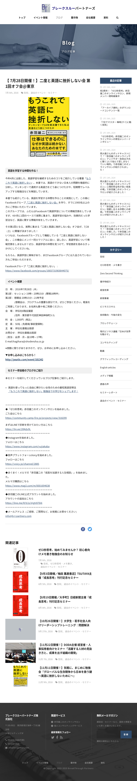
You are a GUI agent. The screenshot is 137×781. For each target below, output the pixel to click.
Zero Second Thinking (111, 273)
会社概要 (90, 17)
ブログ (59, 17)
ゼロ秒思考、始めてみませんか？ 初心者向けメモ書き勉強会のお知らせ (64, 552)
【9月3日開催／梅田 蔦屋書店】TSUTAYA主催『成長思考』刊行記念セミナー (65, 575)
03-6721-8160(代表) (16, 740)
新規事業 (104, 298)
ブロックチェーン (108, 323)
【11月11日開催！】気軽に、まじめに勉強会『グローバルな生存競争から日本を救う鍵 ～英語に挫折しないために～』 (65, 672)
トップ (22, 17)
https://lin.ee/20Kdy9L (18, 429)
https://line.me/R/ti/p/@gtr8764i (23, 503)
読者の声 (104, 384)
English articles (108, 368)
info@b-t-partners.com (18, 516)
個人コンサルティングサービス (68, 726)
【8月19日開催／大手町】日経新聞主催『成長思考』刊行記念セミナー (65, 599)
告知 (26, 93)
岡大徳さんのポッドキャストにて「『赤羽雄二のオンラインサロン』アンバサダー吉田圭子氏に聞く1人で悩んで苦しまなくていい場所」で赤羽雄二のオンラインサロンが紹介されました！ (115, 161)
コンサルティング (108, 343)
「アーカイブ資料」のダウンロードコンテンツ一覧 (115, 109)
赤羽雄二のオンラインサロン (67, 722)
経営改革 (104, 290)
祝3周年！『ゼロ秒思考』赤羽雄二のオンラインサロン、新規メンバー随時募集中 (115, 94)
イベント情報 (41, 17)
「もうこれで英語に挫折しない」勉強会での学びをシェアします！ (43, 391)
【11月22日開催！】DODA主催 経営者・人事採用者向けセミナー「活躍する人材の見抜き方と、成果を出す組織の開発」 (65, 649)
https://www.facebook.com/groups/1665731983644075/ (37, 270)
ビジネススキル (107, 307)
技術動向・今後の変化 (111, 315)
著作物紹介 (105, 282)
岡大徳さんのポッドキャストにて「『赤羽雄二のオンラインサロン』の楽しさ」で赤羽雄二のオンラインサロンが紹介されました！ (115, 232)
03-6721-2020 (13, 744)
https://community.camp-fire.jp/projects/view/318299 (36, 418)
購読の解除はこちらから (108, 741)
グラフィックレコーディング (114, 359)
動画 (102, 351)
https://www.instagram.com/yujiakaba (27, 446)
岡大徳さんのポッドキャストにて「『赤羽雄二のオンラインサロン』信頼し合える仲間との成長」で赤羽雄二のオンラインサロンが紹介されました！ (115, 209)
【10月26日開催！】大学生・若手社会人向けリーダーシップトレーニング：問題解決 (64, 623)
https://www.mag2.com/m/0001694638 (27, 485)
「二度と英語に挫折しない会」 (42, 202)
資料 (106, 17)
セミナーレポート (108, 393)
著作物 (74, 17)
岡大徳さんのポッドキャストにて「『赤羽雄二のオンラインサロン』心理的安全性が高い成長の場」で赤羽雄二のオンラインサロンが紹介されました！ (115, 187)
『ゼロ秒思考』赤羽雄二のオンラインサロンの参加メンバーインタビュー (115, 139)
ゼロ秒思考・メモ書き (61, 564)
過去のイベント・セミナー (44, 93)
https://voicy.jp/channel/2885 (22, 464)
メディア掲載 (106, 376)
